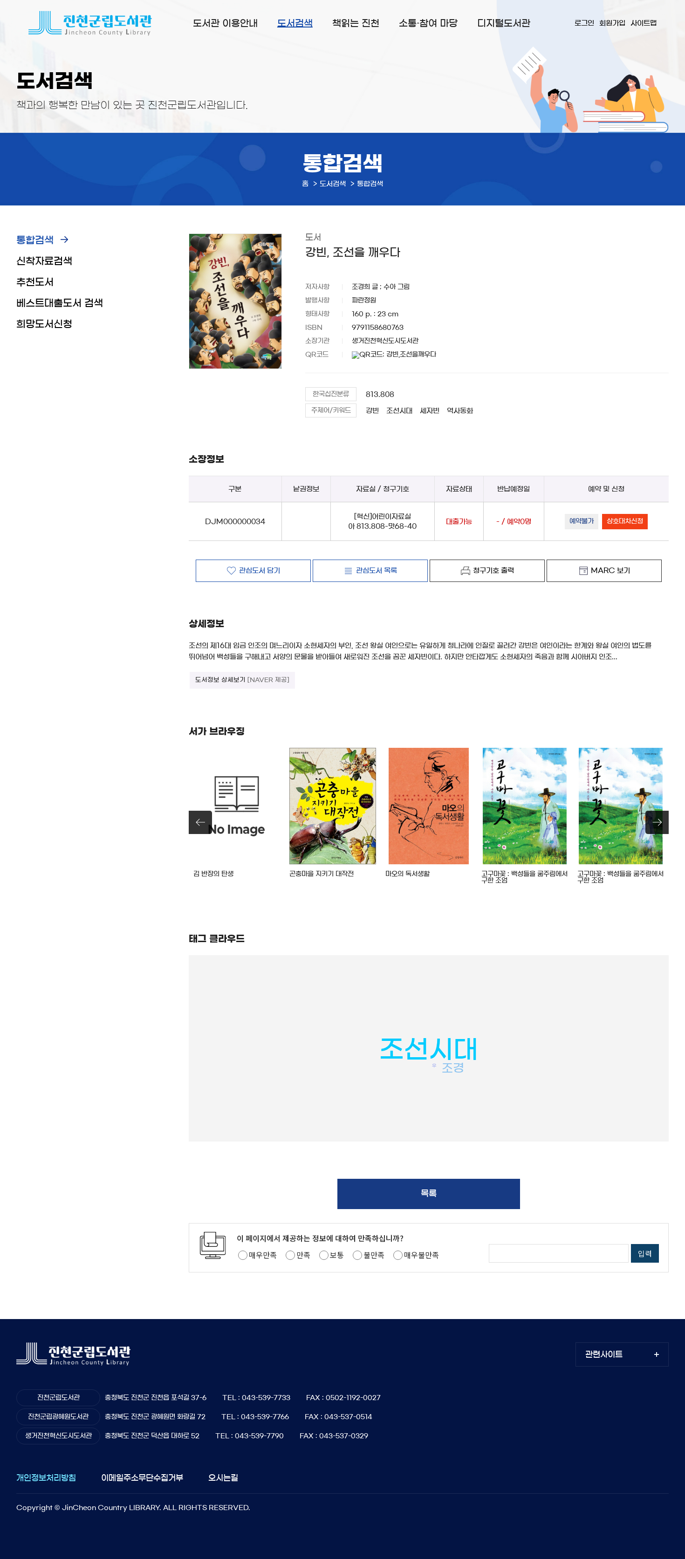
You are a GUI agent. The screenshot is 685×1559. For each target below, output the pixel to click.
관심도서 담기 (259, 570)
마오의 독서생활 (407, 874)
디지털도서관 (503, 23)
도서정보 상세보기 (242, 680)
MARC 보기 (610, 570)
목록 (429, 1194)
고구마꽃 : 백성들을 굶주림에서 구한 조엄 (524, 877)
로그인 (584, 23)
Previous (200, 822)
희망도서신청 (44, 324)
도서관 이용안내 (225, 23)
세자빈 (429, 410)
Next (657, 822)
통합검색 (35, 240)
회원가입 (612, 23)
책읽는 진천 (355, 23)
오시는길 (223, 1478)
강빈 (372, 410)
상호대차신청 (625, 521)
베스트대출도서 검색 (59, 303)
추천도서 (35, 282)
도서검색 (295, 23)
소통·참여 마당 (428, 23)
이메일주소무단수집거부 (142, 1478)
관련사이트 (604, 1354)
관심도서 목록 (376, 570)
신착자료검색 (44, 261)
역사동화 (460, 410)
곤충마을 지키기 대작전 (321, 874)
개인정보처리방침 (46, 1478)
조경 (453, 1068)
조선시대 (399, 410)
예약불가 (581, 521)
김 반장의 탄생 (213, 874)
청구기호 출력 (493, 570)
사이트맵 (643, 23)
